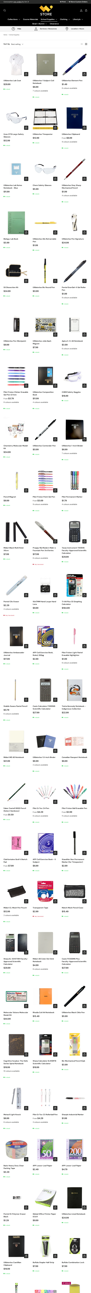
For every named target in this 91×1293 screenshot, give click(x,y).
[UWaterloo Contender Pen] (45, 429)
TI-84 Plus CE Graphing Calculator (72, 602)
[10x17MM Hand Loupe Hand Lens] (45, 585)
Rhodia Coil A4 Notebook (43, 1012)
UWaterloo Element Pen (72, 80)
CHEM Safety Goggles (71, 392)
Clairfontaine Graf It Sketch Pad (15, 860)
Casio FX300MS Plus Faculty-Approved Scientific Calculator (74, 961)
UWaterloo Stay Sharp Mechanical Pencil (71, 186)
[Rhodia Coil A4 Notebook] (45, 996)
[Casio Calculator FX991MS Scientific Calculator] (45, 690)
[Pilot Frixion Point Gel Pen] (45, 480)
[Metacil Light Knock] (16, 1098)
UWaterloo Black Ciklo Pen (73, 1012)
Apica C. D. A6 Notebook (72, 341)
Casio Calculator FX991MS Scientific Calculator (44, 707)
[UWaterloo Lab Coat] (16, 64)
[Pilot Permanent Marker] (74, 480)
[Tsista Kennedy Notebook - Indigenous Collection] (74, 690)
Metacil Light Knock (12, 1114)
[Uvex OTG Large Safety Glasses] (16, 118)
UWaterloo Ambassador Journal (14, 653)
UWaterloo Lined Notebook (73, 1214)
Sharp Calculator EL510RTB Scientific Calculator (44, 1062)
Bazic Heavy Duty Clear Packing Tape (14, 1166)
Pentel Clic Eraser (11, 601)
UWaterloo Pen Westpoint (15, 341)
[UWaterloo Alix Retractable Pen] (45, 223)
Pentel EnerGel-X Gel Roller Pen (74, 288)
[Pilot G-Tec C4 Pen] (45, 792)
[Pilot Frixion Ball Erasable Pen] (74, 792)
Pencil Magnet (10, 497)
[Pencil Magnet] (16, 480)
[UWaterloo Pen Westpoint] (16, 325)
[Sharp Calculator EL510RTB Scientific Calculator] (45, 1044)
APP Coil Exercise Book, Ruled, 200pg (43, 653)
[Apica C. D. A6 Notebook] (74, 325)
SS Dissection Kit (11, 287)
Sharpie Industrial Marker (73, 1114)
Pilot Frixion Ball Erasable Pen (74, 808)
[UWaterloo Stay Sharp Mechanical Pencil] (74, 169)
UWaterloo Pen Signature (73, 239)
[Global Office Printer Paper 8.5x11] (45, 1198)
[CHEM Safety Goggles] (74, 376)
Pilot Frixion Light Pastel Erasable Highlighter (72, 653)
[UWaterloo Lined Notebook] (74, 1198)
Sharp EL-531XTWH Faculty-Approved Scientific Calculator (16, 961)
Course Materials (30, 19)
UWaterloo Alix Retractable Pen (44, 240)
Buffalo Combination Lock (73, 1262)
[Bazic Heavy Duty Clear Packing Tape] (16, 1149)
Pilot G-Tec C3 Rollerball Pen (45, 1114)
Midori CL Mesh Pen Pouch (15, 908)
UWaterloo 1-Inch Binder (72, 446)
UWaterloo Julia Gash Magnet (42, 342)
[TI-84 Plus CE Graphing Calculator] (74, 585)
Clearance (54, 24)
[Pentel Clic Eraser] (16, 585)
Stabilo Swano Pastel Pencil (15, 706)
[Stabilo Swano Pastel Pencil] (16, 690)
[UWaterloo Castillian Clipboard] (16, 1246)
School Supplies (14, 34)
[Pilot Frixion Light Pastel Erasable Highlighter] (74, 636)
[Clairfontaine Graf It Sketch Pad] (16, 843)
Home (5, 34)
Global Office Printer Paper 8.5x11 (44, 1215)
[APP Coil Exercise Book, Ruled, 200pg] (45, 636)
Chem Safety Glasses (42, 185)
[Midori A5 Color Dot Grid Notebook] (45, 942)
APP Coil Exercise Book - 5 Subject (44, 860)
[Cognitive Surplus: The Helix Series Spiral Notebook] (16, 1044)
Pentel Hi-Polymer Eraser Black (15, 1215)
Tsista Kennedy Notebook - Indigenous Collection (74, 707)
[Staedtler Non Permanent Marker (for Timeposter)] (74, 843)
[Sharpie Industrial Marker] (74, 1098)
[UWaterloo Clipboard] (74, 118)
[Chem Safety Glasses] (45, 169)
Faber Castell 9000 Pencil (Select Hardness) (15, 809)
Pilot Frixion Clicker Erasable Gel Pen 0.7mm (16, 393)
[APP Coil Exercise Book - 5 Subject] (45, 843)
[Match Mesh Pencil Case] (74, 891)
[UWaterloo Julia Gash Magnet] (45, 325)
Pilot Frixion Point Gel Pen (44, 497)
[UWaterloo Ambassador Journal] (16, 636)
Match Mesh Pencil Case (72, 908)
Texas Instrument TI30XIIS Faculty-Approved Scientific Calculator (74, 550)
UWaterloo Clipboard (71, 134)
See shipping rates (33, 2)
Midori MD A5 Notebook (14, 757)
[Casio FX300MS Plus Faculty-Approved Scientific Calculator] (74, 942)
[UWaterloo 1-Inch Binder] (74, 429)
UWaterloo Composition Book (43, 393)
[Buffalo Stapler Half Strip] (45, 1246)
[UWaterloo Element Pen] (74, 64)
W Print (63, 2)
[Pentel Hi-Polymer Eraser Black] (16, 1198)
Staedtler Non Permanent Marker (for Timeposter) (73, 860)
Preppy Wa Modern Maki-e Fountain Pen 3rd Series (44, 549)
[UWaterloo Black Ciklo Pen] (74, 996)
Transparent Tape (40, 908)
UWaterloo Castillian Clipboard (12, 1263)
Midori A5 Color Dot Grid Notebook (43, 960)
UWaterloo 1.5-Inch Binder (44, 757)
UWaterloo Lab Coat (12, 80)
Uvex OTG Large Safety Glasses (14, 135)
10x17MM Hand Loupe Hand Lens (44, 602)
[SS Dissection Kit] (16, 271)
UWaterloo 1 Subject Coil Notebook (43, 81)
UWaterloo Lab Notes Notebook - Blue (13, 186)
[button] (86, 10)
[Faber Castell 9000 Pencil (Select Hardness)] (16, 792)
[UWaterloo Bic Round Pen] (45, 271)
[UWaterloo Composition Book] (45, 376)
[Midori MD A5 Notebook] (16, 741)
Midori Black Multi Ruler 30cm (14, 549)
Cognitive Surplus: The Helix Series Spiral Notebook (16, 1062)
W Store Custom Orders (78, 2)
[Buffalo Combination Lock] (74, 1246)
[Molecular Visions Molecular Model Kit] (16, 996)
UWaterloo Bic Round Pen (44, 287)
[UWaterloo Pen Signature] (74, 223)
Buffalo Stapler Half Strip (43, 1262)
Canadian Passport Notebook (74, 757)
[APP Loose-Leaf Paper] (45, 1149)
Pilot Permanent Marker (72, 497)
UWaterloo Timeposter (43, 134)
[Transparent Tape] (45, 891)
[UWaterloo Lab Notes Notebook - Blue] (16, 169)
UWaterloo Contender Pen (44, 446)
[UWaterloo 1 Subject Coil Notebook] (45, 64)
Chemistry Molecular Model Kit (16, 447)
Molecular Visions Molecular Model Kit (16, 1013)
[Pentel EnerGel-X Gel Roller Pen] (74, 271)
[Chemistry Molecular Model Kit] (16, 429)
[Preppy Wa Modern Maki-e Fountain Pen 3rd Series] (45, 531)
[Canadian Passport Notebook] (74, 741)
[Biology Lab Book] (16, 223)
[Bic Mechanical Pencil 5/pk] (74, 1044)
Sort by (7, 44)
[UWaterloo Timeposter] (45, 118)
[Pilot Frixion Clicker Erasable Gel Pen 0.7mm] (16, 376)
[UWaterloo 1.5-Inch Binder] (45, 741)
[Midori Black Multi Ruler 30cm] (16, 531)
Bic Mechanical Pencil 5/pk (73, 1061)
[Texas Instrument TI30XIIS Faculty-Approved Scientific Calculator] (74, 531)
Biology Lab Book (11, 239)
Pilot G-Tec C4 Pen (41, 808)
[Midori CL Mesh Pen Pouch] (16, 891)
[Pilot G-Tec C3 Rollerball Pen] (45, 1098)
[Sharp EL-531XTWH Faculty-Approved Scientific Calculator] (16, 942)
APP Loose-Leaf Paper (42, 1165)
